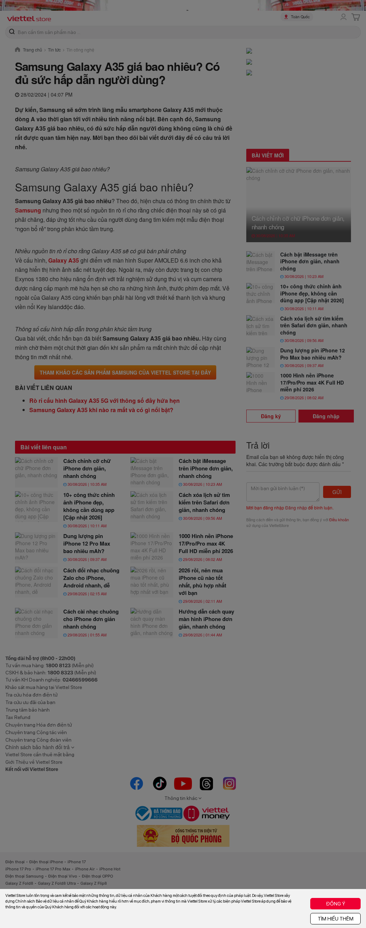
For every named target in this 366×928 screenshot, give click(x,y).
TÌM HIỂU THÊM (335, 919)
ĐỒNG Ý (335, 904)
